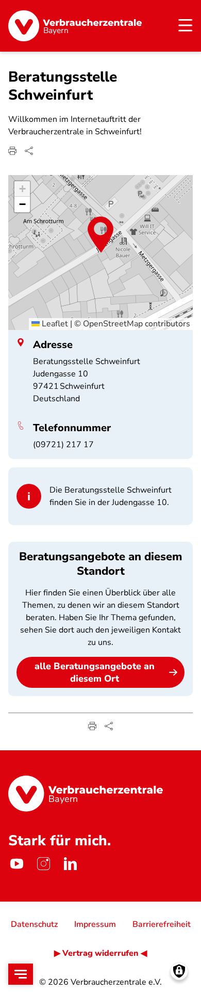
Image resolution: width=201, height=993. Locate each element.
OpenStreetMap (113, 323)
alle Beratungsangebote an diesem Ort (95, 672)
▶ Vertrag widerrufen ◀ (100, 953)
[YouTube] (16, 863)
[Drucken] (12, 151)
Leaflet (54, 323)
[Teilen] (29, 151)
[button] (100, 234)
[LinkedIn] (70, 863)
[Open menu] (20, 974)
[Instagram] (43, 863)
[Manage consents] (179, 971)
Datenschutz (34, 924)
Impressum (95, 924)
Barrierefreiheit (161, 924)
